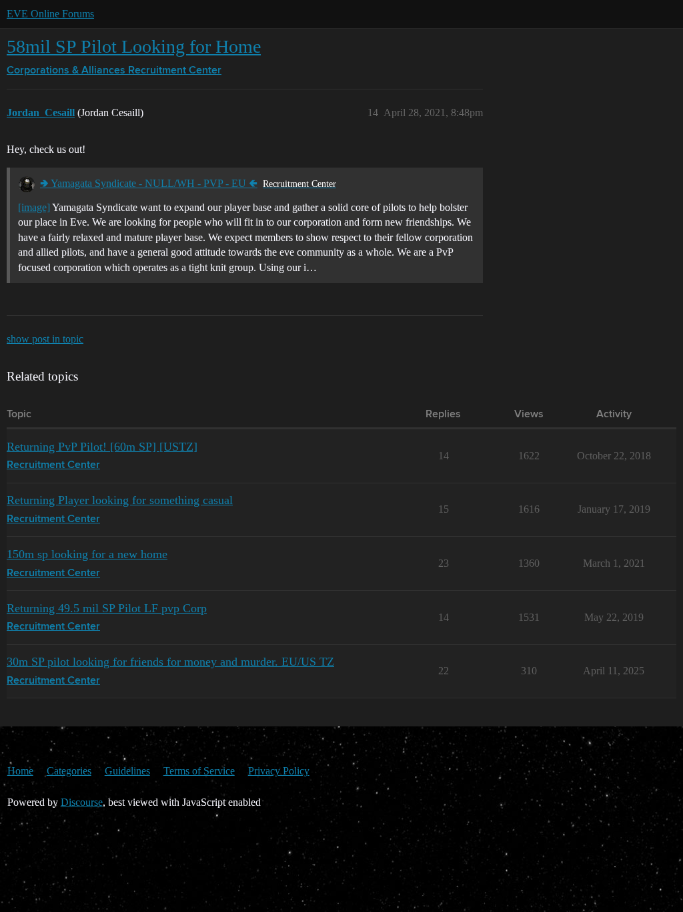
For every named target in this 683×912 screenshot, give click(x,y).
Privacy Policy (278, 770)
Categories (69, 770)
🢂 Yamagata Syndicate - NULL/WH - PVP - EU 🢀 (148, 183)
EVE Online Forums (50, 13)
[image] (34, 207)
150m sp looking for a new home (87, 554)
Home (20, 770)
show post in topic (45, 339)
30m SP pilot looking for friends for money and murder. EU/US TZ (170, 661)
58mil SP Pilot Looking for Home (134, 46)
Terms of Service (199, 770)
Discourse (82, 802)
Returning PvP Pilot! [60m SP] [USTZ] (102, 446)
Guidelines (127, 770)
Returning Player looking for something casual (120, 500)
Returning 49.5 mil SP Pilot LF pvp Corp (107, 608)
